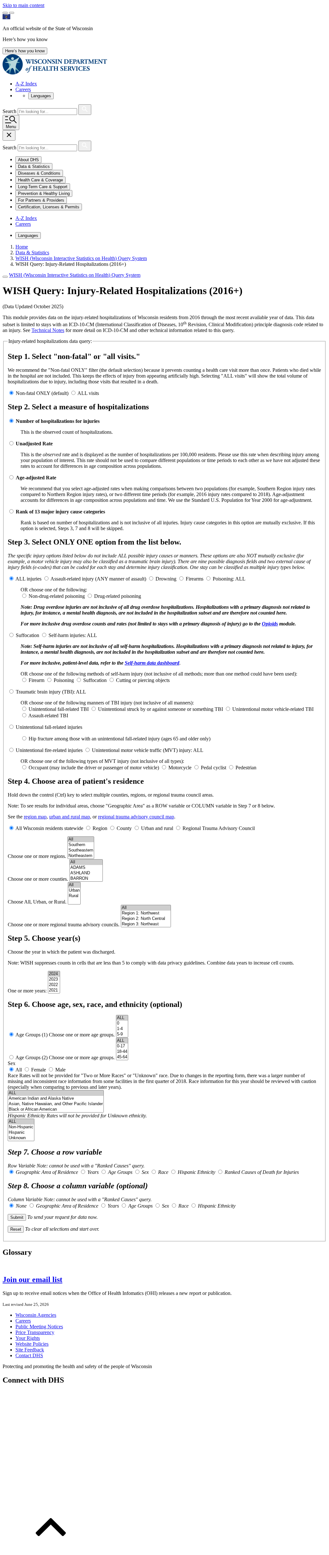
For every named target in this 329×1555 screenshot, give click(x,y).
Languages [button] (41, 95)
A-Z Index (26, 83)
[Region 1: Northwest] (146, 913)
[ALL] (122, 1018)
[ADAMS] (86, 867)
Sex (144, 1172)
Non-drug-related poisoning (57, 596)
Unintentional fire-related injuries (49, 750)
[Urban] (74, 890)
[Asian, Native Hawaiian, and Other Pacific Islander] (55, 1104)
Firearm (36, 680)
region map (35, 816)
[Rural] (74, 896)
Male (60, 1069)
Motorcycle (179, 767)
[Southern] (81, 845)
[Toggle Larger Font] (5, 13)
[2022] (54, 985)
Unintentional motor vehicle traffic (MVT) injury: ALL (147, 750)
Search (10, 111)
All (18, 1069)
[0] (122, 1023)
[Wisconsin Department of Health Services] (55, 72)
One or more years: (28, 990)
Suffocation (27, 635)
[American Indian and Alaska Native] (55, 1098)
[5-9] (122, 1034)
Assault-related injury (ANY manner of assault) (98, 578)
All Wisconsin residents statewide (49, 828)
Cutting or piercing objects (143, 680)
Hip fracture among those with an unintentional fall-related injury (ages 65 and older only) (119, 738)
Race (13, 1075)
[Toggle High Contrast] (11, 13)
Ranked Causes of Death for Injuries (261, 1172)
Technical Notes (47, 330)
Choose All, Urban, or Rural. (38, 901)
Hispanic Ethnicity (26, 1115)
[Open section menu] (5, 277)
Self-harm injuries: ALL (73, 635)
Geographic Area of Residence (46, 1172)
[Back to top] (51, 1549)
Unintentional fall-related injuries (49, 727)
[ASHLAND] (86, 873)
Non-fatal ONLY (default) (42, 393)
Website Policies (32, 1344)
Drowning (166, 578)
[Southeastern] (81, 850)
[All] (81, 839)
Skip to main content (23, 5)
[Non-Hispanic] (21, 1127)
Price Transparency (34, 1332)
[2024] (54, 974)
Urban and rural (157, 828)
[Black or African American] (55, 1109)
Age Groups (119, 1172)
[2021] (54, 990)
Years (92, 1172)
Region (100, 828)
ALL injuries (29, 578)
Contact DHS (29, 1355)
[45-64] (122, 1057)
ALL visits (88, 393)
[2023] (54, 979)
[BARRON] (86, 878)
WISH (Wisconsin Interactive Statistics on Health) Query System (74, 275)
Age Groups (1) (32, 1034)
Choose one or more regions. (37, 856)
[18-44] (122, 1051)
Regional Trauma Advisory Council (218, 828)
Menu (11, 126)
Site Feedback (29, 1349)
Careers (23, 89)
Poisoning (64, 680)
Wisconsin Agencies (35, 1315)
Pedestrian (246, 767)
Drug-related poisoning (117, 596)
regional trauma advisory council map (136, 816)
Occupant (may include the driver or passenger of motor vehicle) (94, 767)
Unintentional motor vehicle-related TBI (273, 709)
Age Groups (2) (32, 1057)
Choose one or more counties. (38, 879)
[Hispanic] (21, 1132)
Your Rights (27, 1338)
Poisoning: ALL (229, 578)
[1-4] (122, 1029)
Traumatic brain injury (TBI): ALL (51, 692)
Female (38, 1069)
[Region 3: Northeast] (146, 924)
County (124, 828)
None (20, 1206)
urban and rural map (69, 816)
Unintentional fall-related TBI (59, 709)
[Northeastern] (81, 856)
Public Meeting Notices (39, 1326)
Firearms (194, 578)
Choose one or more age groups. (82, 1034)
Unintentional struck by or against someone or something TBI (160, 709)
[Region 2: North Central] (146, 919)
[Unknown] (21, 1138)
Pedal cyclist (213, 767)
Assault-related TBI (48, 715)
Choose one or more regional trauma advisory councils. (64, 924)
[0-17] (122, 1046)
